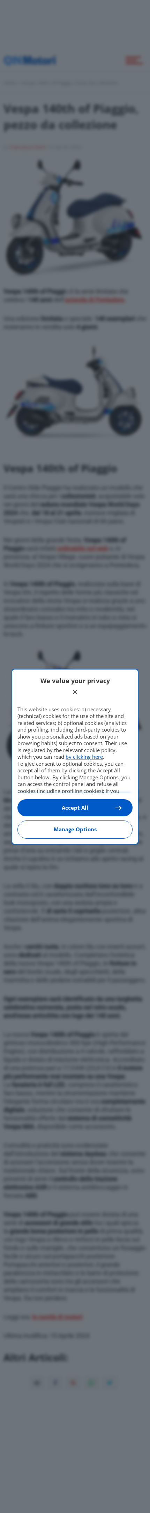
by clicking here (84, 756)
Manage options (75, 829)
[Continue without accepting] (75, 692)
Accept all (75, 807)
